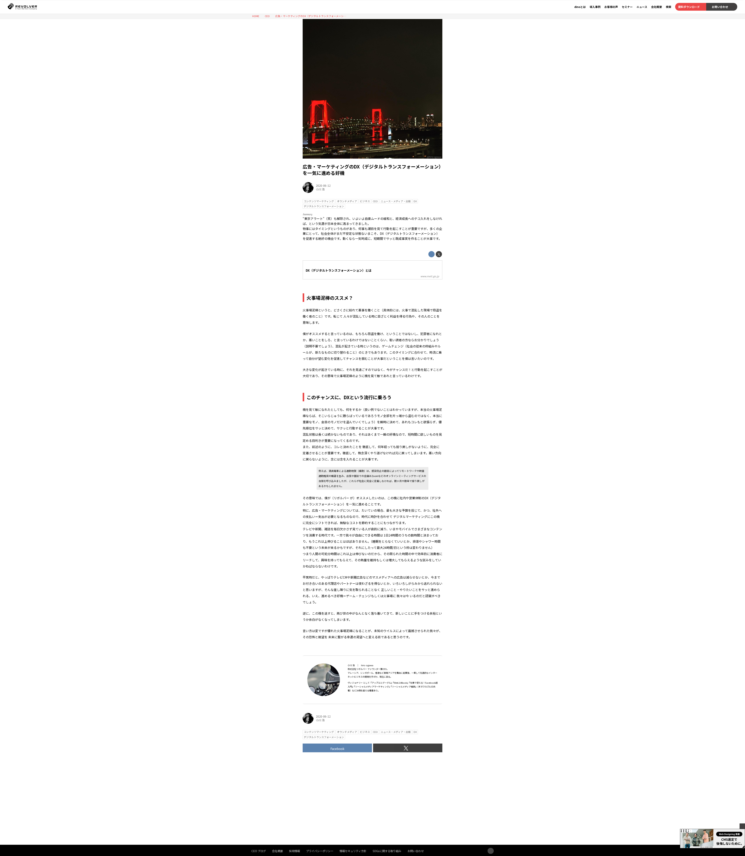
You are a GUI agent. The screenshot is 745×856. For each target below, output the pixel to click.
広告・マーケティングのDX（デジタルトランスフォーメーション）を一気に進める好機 (372, 169)
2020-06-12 (323, 185)
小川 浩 (320, 189)
